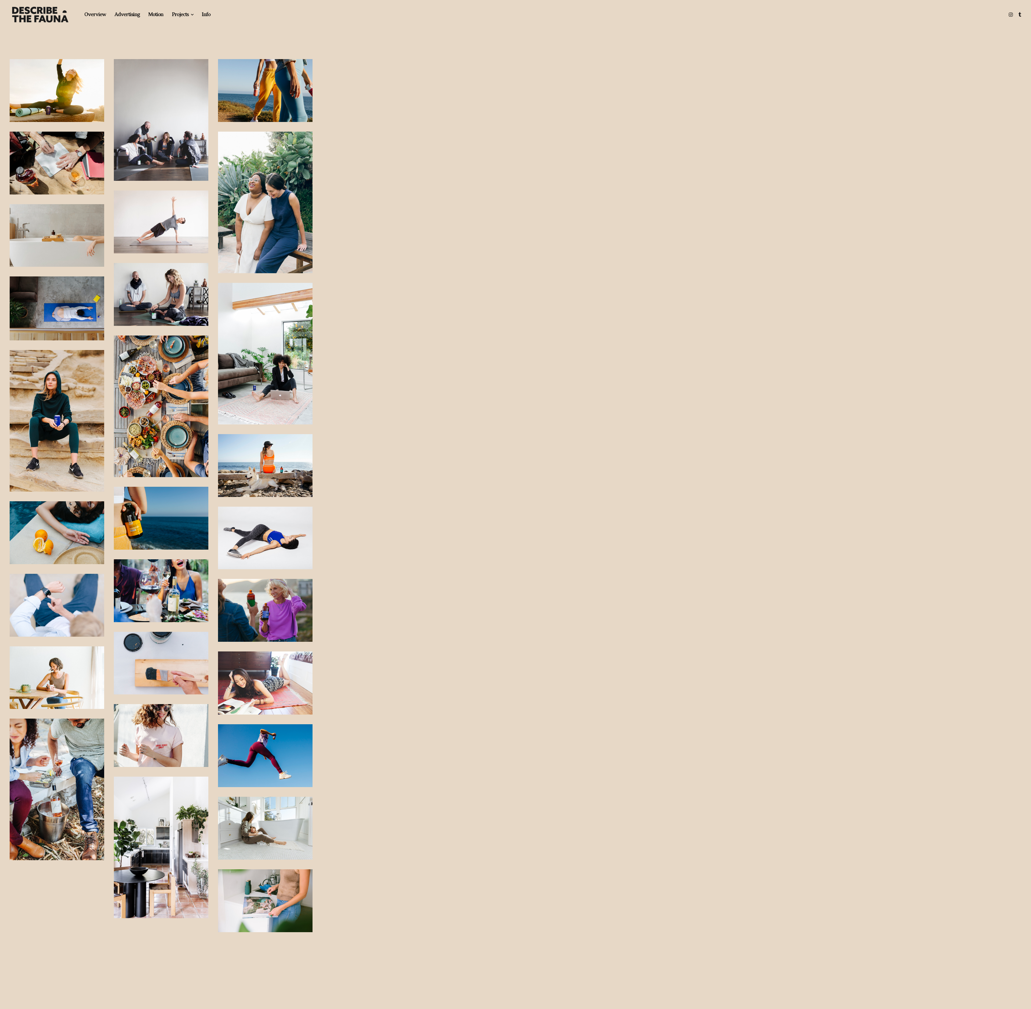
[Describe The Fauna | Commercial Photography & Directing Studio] (40, 14)
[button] (1011, 14)
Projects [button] (180, 14)
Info (206, 14)
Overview (95, 14)
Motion (155, 14)
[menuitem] (95, 14)
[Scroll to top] (1021, 988)
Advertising (127, 14)
